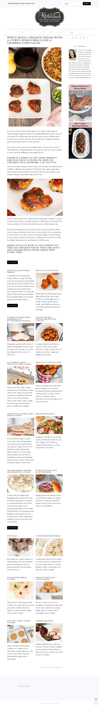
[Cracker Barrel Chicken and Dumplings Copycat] (20, 483)
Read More (12, 262)
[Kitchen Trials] (49, 27)
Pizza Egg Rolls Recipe (47, 270)
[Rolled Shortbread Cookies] (20, 590)
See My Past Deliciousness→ (52, 667)
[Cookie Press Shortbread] (49, 547)
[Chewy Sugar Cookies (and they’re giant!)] (20, 427)
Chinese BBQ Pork (44, 621)
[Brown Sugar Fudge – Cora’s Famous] (49, 590)
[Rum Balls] (20, 547)
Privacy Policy (24, 686)
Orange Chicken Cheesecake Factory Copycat (46, 319)
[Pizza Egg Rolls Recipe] (49, 282)
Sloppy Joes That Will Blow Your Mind (46, 471)
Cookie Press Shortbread (48, 536)
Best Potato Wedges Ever (48, 362)
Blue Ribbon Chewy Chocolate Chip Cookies (19, 363)
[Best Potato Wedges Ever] (49, 374)
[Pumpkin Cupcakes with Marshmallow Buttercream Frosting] (20, 332)
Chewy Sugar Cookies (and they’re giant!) (20, 414)
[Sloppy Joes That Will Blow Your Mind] (49, 483)
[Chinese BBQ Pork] (49, 632)
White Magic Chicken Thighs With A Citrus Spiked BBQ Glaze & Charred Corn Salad (34, 40)
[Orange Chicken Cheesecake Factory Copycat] (49, 332)
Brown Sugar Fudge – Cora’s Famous (46, 578)
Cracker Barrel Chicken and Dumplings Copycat (19, 471)
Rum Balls (12, 536)
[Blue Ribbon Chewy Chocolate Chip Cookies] (20, 376)
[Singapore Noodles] (49, 425)
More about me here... (83, 77)
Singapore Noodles (45, 414)
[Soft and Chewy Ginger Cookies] (20, 634)
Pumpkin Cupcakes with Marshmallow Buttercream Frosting (19, 319)
